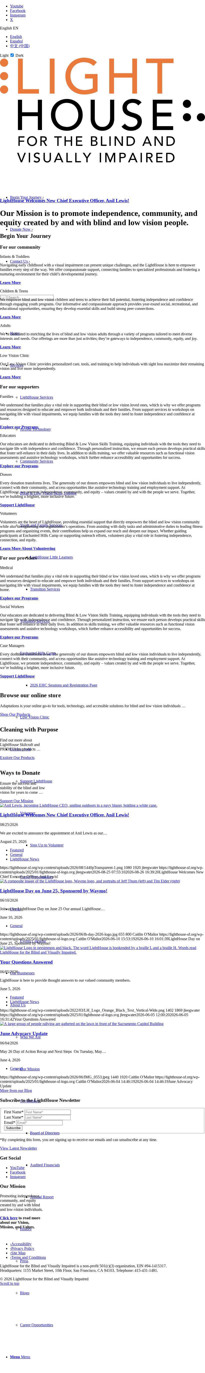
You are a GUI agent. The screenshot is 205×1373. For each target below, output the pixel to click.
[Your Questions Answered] (102, 952)
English (16, 36)
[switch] (12, 55)
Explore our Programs (19, 427)
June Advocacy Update (24, 1033)
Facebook (18, 1172)
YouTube (17, 1168)
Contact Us (20, 261)
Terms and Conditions (28, 1257)
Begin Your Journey (27, 197)
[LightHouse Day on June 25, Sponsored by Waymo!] (90, 881)
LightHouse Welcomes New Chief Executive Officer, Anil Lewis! (64, 200)
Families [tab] (6, 396)
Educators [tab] (8, 435)
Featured (17, 850)
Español (16, 41)
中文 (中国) (20, 46)
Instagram (18, 1177)
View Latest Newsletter (18, 1148)
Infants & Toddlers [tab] (15, 256)
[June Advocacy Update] (82, 1024)
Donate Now (21, 229)
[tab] (102, 28)
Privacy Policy (22, 1248)
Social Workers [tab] (12, 607)
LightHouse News (24, 859)
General (16, 854)
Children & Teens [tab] (14, 291)
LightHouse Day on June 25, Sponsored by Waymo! (53, 890)
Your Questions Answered (26, 962)
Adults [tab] (5, 325)
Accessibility (21, 1244)
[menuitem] (112, 1293)
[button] (20, 1357)
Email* (9, 1122)
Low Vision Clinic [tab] (14, 355)
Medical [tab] (6, 568)
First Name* (14, 1112)
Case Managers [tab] (12, 646)
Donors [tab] (6, 474)
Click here (9, 1218)
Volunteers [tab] (8, 513)
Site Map (18, 1253)
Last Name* (13, 1117)
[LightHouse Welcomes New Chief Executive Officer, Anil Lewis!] (78, 805)
